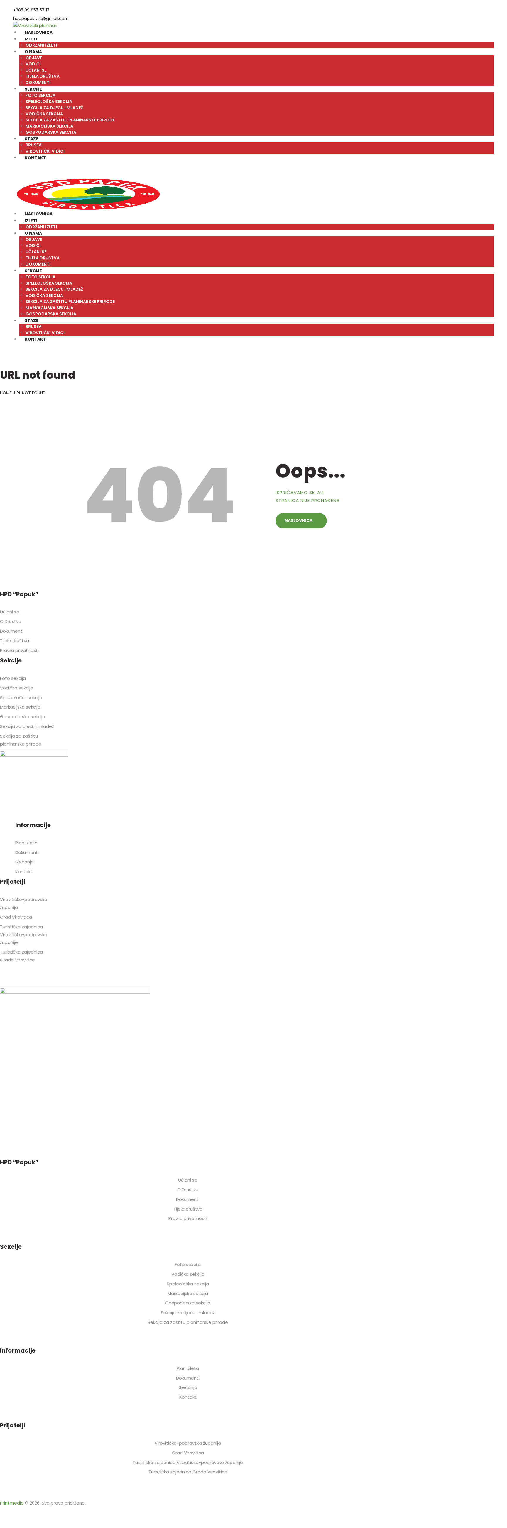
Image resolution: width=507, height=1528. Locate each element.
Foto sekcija (13, 678)
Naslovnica (298, 520)
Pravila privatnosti (19, 650)
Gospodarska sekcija (22, 717)
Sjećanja (24, 862)
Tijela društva (14, 641)
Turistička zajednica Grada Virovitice (187, 1472)
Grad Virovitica (16, 917)
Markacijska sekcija (20, 707)
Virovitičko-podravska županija (188, 1443)
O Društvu (10, 621)
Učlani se (9, 612)
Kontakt (24, 871)
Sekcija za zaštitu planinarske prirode (188, 1322)
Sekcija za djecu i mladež (27, 726)
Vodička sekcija (16, 688)
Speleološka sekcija (21, 697)
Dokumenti (11, 631)
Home (6, 393)
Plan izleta (26, 843)
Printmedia (12, 1503)
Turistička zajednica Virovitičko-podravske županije (23, 935)
